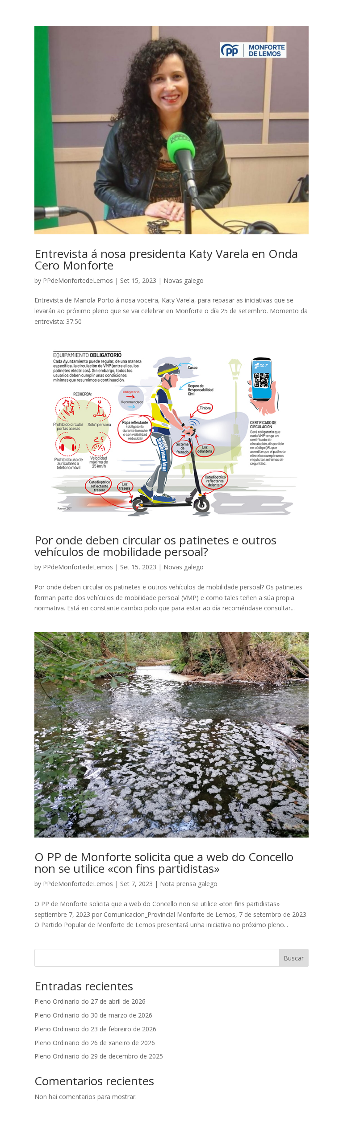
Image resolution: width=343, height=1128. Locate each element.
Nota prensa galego (189, 883)
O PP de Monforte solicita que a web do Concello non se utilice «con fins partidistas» (163, 862)
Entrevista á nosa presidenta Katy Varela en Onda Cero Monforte (166, 259)
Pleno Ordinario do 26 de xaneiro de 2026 (94, 1042)
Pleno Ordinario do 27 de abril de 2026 (90, 1001)
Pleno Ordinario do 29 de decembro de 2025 (98, 1056)
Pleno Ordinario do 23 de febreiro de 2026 (95, 1029)
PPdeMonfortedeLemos (78, 280)
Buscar (294, 958)
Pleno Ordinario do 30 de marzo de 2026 (93, 1015)
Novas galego (183, 280)
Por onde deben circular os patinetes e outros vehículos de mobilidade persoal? (155, 546)
